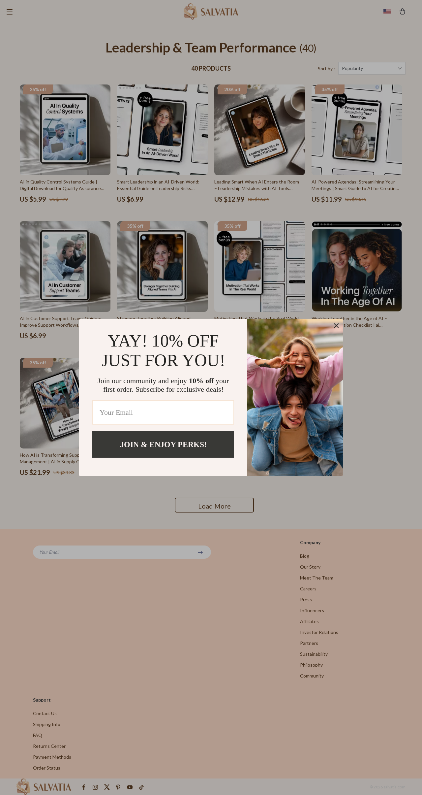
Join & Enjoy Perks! (163, 444)
